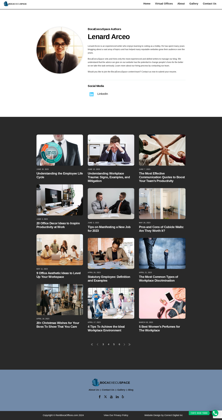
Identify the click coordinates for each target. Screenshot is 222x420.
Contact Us (209, 3)
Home (146, 3)
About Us (94, 390)
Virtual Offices (164, 3)
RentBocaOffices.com (67, 415)
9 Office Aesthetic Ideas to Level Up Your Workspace (58, 275)
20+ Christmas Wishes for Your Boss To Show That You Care (57, 324)
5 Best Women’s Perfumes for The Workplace (159, 328)
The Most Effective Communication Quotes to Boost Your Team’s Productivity (162, 177)
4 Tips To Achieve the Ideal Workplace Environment (106, 328)
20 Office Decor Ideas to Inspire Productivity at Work (58, 225)
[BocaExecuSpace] (15, 5)
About (181, 3)
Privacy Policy (121, 415)
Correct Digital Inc (173, 415)
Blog (130, 390)
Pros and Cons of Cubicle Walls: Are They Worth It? (161, 228)
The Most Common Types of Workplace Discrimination (158, 278)
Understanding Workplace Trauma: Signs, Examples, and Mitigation (109, 177)
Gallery (193, 3)
